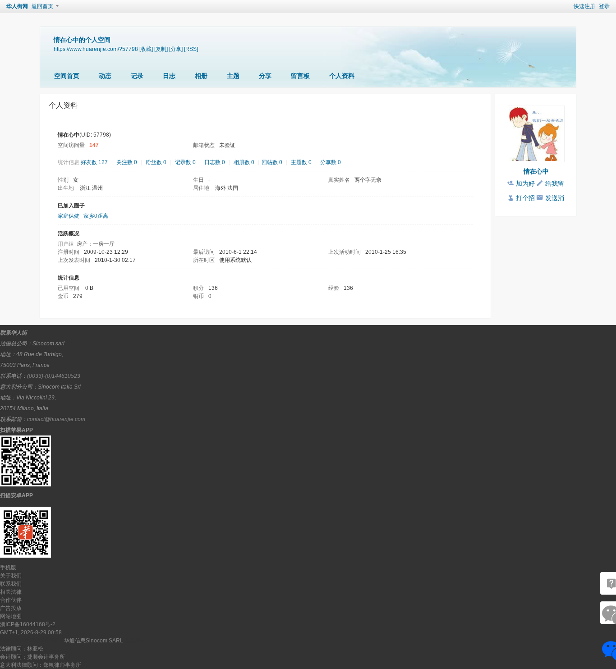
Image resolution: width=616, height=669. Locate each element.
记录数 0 (185, 162)
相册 (201, 75)
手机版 (8, 567)
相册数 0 (244, 162)
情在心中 (536, 171)
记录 (137, 75)
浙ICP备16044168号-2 (27, 624)
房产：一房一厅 (96, 244)
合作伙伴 (11, 600)
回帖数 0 (272, 162)
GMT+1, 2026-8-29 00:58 (31, 632)
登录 (604, 6)
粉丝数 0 (156, 162)
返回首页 (42, 6)
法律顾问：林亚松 (21, 649)
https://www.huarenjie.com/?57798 (96, 49)
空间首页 (66, 75)
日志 (169, 75)
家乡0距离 (95, 216)
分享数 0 (330, 162)
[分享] (176, 49)
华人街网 (17, 6)
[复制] (161, 49)
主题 (233, 75)
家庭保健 (68, 216)
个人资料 (341, 75)
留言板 (300, 75)
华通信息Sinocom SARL (93, 640)
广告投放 (11, 608)
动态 (105, 75)
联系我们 (11, 584)
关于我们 (11, 576)
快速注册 (584, 6)
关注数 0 (126, 162)
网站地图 (11, 616)
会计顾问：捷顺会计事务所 (32, 657)
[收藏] (146, 49)
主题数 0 (301, 162)
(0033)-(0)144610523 (53, 376)
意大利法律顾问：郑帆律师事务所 (40, 665)
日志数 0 (214, 162)
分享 (265, 75)
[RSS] (191, 49)
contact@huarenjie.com (56, 419)
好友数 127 (94, 162)
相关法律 (11, 592)
